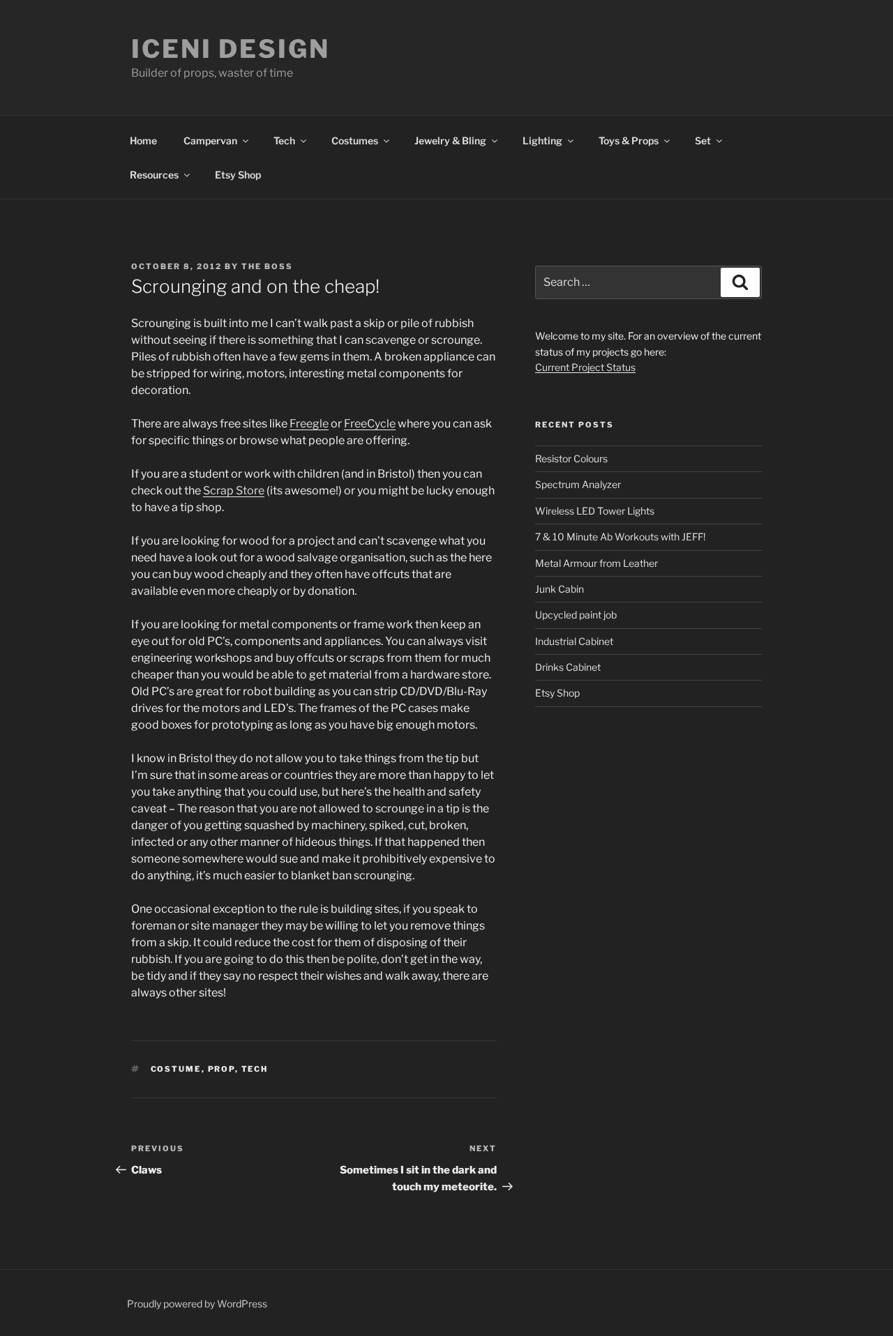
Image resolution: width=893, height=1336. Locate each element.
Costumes (354, 140)
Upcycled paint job (576, 615)
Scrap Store (233, 490)
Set (703, 140)
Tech (284, 140)
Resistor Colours (571, 458)
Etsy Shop (238, 175)
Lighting (542, 140)
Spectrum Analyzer (578, 484)
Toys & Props (629, 140)
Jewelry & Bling (450, 140)
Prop (221, 1069)
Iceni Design (230, 48)
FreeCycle (370, 423)
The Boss (267, 266)
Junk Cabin (559, 589)
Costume (176, 1069)
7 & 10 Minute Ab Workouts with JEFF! (620, 536)
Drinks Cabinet (568, 667)
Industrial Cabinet (574, 641)
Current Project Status (585, 367)
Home (143, 140)
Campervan (210, 140)
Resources (154, 175)
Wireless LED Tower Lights (594, 511)
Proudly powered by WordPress (197, 1304)
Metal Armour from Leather (596, 563)
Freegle (309, 423)
